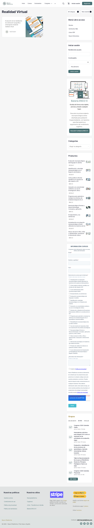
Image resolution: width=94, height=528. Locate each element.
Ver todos (73, 479)
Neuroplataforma (32, 498)
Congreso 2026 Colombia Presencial (81, 472)
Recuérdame (75, 66)
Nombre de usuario (74, 50)
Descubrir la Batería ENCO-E (79, 131)
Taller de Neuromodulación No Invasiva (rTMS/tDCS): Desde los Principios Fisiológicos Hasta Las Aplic (81, 462)
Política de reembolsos (10, 508)
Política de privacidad (10, 505)
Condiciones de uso (9, 501)
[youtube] (91, 523)
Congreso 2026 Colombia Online (81, 426)
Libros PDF (72, 32)
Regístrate (87, 3)
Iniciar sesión (76, 3)
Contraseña (72, 58)
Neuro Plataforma (7, 520)
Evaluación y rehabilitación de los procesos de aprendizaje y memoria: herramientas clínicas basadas (81, 449)
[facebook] (81, 523)
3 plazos (85, 506)
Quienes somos (8, 498)
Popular (86, 420)
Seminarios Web (73, 29)
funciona (78, 510)
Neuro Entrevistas (74, 36)
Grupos (71, 416)
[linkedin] (88, 523)
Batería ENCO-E (31, 508)
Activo (80, 420)
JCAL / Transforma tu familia (35, 505)
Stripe (65, 500)
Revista (71, 25)
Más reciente (72, 420)
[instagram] (84, 523)
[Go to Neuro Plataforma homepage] (7, 3)
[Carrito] (68, 3)
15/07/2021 (13, 31)
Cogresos (29, 501)
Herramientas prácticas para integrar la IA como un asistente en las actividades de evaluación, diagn (82, 436)
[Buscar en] (63, 3)
